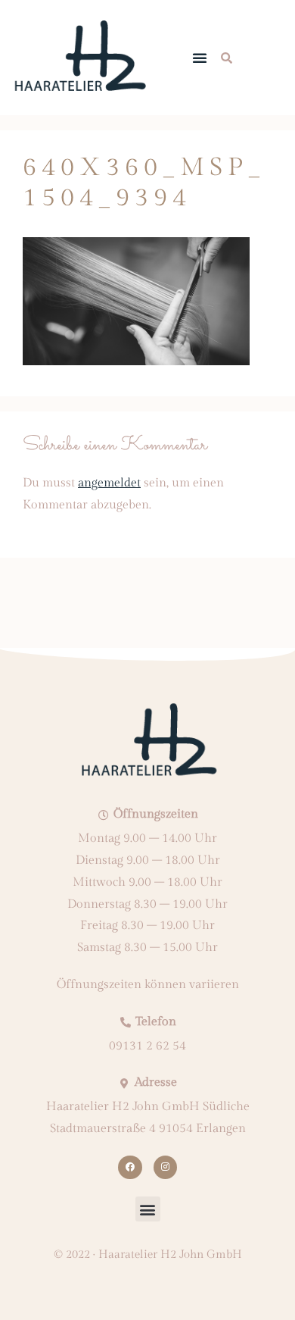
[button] (199, 57)
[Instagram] (165, 1167)
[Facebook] (129, 1167)
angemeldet (109, 483)
